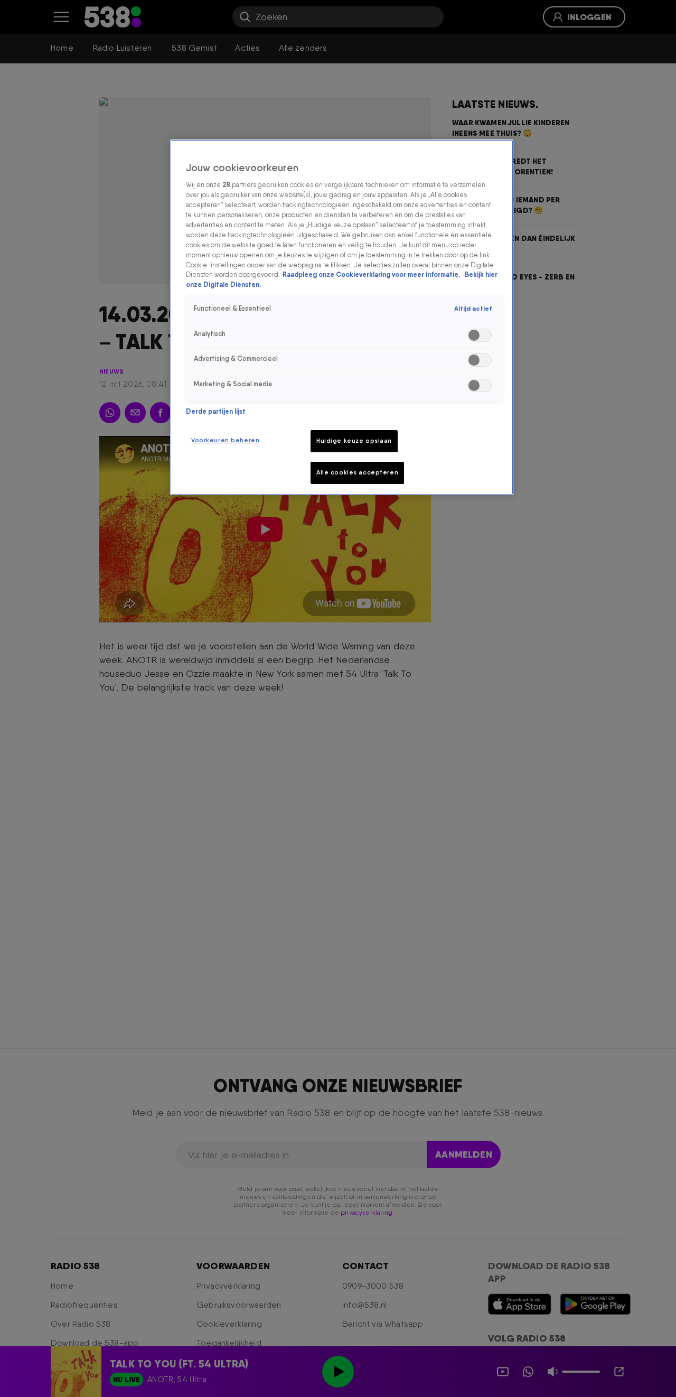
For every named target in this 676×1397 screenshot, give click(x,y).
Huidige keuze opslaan (354, 440)
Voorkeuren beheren (225, 440)
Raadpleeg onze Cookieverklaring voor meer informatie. (372, 275)
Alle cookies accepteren (357, 472)
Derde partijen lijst (216, 411)
